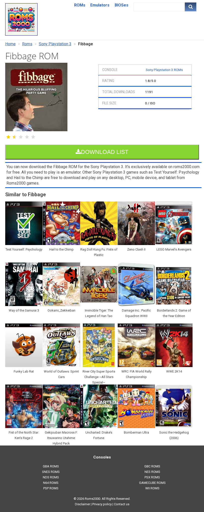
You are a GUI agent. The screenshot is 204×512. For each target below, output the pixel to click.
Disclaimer (82, 504)
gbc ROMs (152, 466)
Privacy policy (102, 504)
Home (10, 44)
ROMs (79, 5)
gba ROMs (51, 466)
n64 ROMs (50, 483)
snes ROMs (51, 472)
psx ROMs (152, 477)
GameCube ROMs (152, 483)
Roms (27, 44)
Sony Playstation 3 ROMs (164, 70)
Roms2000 (92, 499)
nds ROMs (51, 477)
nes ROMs (152, 472)
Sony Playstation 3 (55, 44)
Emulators (99, 5)
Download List (104, 152)
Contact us (121, 504)
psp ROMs (50, 488)
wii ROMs (152, 488)
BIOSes (121, 5)
